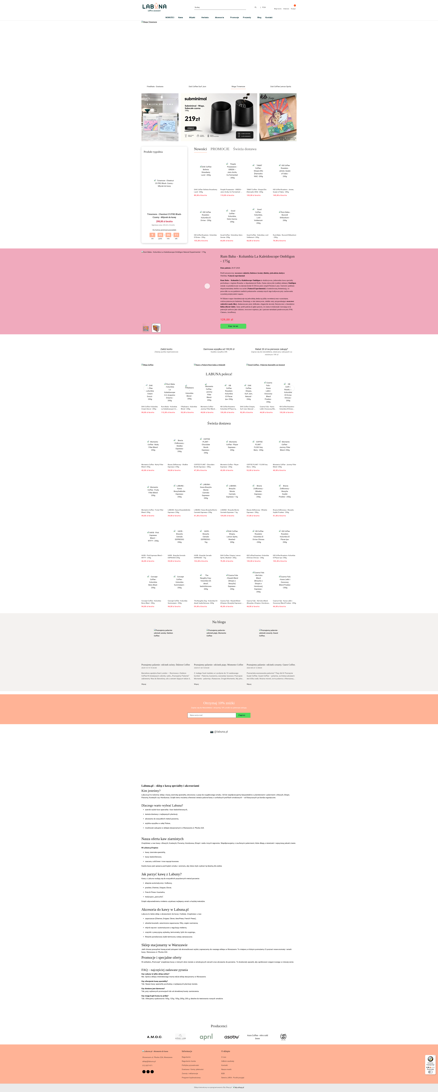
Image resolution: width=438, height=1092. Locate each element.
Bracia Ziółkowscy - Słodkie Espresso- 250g (178, 466)
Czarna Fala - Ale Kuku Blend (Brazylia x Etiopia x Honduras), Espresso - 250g (258, 602)
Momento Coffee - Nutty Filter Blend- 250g (152, 466)
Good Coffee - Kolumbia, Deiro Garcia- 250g (231, 236)
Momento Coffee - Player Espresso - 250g (229, 466)
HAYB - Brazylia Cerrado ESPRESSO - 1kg (203, 556)
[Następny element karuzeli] (295, 1037)
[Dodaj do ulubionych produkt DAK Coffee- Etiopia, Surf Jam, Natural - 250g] (215, 383)
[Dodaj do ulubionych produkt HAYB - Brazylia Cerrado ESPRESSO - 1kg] (215, 523)
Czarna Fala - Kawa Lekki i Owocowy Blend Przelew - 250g (228, 408)
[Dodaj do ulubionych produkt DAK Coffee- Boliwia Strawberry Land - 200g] (215, 158)
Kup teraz (233, 326)
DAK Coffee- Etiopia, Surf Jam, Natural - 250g (208, 408)
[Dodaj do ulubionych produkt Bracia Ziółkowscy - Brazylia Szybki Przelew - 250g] (294, 478)
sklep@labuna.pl (149, 1061)
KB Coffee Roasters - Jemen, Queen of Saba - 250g (283, 191)
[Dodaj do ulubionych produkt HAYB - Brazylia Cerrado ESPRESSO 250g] (188, 523)
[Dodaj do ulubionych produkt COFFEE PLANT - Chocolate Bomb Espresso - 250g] (215, 433)
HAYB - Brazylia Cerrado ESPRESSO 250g (176, 556)
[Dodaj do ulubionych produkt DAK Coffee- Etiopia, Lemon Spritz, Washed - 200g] (241, 523)
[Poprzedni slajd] (146, 52)
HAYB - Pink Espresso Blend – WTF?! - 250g (152, 556)
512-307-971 (147, 1065)
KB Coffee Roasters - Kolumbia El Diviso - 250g (205, 236)
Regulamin (186, 1057)
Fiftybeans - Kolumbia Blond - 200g (149, 408)
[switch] (430, 1072)
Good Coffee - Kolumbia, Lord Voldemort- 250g (257, 236)
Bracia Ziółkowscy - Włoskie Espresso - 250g (257, 511)
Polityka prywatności (190, 1065)
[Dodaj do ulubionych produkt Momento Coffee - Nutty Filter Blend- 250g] (162, 433)
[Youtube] (152, 1071)
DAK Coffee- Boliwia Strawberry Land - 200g (205, 191)
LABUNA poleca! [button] (219, 374)
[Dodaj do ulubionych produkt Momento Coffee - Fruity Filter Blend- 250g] (162, 478)
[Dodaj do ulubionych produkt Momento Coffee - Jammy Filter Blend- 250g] (175, 383)
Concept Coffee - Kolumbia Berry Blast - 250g (151, 602)
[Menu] (434, 1056)
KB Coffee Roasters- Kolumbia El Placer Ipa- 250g (189, 408)
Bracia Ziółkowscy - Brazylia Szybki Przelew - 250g (283, 511)
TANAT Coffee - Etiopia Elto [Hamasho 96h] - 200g (257, 191)
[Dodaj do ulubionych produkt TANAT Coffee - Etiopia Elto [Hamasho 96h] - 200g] (267, 158)
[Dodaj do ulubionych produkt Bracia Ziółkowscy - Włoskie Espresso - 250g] (267, 478)
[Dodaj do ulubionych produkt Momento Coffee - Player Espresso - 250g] (241, 433)
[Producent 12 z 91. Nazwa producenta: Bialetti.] (257, 1037)
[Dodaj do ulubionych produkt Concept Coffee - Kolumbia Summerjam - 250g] (188, 569)
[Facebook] (144, 1071)
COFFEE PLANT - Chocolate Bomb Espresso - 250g (204, 466)
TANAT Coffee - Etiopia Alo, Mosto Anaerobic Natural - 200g (268, 408)
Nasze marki (226, 1069)
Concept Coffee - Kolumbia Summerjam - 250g (177, 602)
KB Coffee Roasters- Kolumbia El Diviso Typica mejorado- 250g (288, 408)
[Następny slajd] (291, 52)
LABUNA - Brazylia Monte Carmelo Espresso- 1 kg (229, 511)
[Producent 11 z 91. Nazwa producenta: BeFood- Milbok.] (232, 1037)
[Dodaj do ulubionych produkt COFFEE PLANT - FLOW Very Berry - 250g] (267, 433)
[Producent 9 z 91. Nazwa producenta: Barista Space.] (180, 1037)
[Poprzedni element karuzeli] (142, 1037)
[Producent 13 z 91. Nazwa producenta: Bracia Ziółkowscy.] (283, 1037)
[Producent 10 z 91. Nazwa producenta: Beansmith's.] (206, 1037)
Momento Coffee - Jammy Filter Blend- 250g (168, 408)
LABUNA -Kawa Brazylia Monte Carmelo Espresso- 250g (205, 511)
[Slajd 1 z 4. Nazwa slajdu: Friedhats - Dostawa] (219, 52)
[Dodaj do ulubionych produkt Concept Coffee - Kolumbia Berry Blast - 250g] (162, 569)
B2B (223, 1073)
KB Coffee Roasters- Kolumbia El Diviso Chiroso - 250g (247, 408)
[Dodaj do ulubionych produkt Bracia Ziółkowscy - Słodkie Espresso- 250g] (188, 433)
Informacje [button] (187, 1051)
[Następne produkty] (291, 388)
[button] (207, 286)
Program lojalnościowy (191, 1077)
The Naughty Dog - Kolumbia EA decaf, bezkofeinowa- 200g (205, 602)
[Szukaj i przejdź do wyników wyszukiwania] (244, 7)
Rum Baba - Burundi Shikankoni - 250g (284, 236)
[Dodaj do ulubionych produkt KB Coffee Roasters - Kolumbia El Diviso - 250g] (215, 203)
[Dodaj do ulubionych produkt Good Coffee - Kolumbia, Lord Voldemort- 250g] (267, 203)
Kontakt (224, 1065)
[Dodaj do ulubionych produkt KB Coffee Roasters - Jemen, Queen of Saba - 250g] (294, 158)
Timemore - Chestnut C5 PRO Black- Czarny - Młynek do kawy (164, 215)
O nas (223, 1057)
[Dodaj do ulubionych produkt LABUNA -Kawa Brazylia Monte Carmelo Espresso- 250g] (215, 478)
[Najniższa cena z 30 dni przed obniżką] (176, 225)
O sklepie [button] (225, 1051)
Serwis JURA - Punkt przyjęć (232, 1077)
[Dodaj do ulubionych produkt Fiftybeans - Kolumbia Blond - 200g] (156, 383)
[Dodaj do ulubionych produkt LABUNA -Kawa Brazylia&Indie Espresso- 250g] (188, 478)
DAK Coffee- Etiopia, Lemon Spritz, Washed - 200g (230, 556)
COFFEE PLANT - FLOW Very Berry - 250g (257, 466)
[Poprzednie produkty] (146, 388)
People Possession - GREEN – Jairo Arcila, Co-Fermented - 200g (231, 191)
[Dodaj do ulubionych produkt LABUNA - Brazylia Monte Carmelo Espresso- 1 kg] (241, 478)
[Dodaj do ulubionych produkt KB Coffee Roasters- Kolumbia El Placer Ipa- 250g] (195, 383)
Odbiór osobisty (227, 1061)
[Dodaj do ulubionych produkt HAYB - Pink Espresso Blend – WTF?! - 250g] (162, 523)
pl (256, 7)
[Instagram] (148, 1071)
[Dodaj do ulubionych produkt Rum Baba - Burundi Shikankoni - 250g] (294, 203)
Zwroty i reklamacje (190, 1073)
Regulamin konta (189, 1061)
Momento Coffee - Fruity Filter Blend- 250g (152, 511)
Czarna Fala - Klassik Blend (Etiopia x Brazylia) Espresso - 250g (231, 602)
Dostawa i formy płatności (192, 1069)
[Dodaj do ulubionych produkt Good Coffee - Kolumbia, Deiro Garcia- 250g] (241, 203)
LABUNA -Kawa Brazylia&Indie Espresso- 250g (179, 511)
